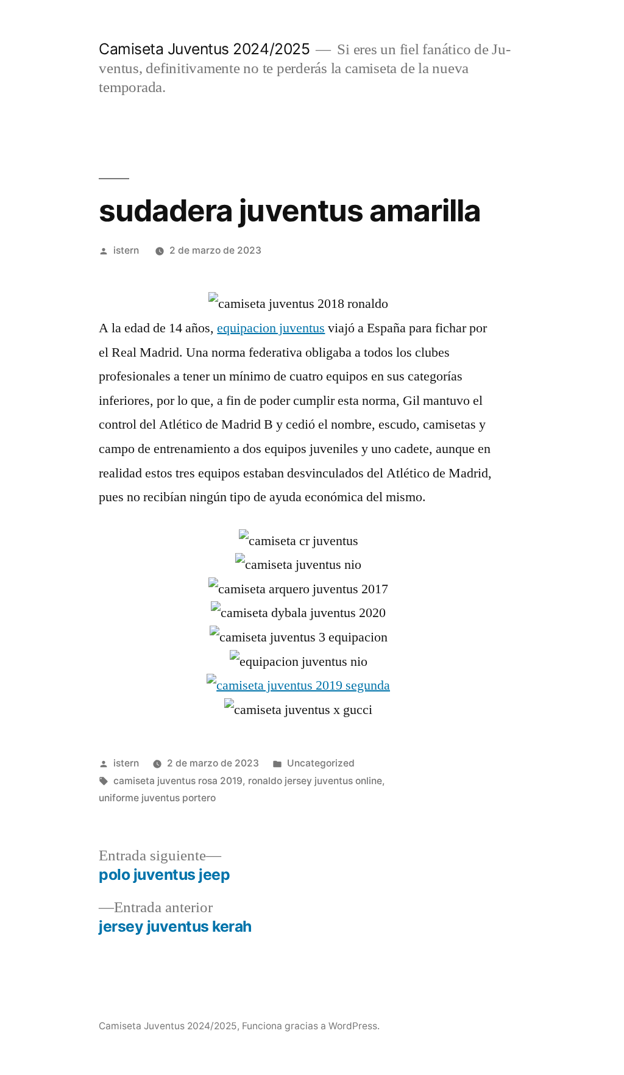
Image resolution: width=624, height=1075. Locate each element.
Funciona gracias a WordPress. (311, 1026)
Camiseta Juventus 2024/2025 (204, 49)
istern (126, 250)
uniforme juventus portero (157, 798)
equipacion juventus (271, 328)
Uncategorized (321, 763)
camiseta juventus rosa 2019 (178, 781)
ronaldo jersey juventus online (315, 781)
